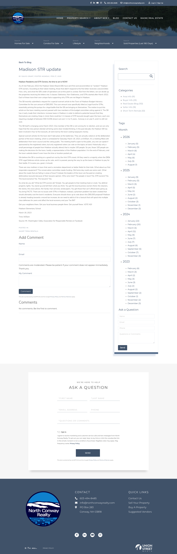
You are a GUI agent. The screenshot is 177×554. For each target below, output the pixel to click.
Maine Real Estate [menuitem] (152, 18)
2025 (126, 170)
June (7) (131, 238)
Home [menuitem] (60, 18)
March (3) (132, 272)
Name (22, 244)
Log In (153, 3)
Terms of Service (66, 297)
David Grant (27, 76)
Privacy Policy (54, 297)
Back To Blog (25, 62)
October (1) (133, 296)
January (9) (133, 177)
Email (21, 254)
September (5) (134, 249)
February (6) (133, 268)
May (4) (131, 191)
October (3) (133, 202)
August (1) (132, 165)
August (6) (133, 245)
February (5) (133, 147)
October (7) (133, 252)
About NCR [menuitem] (100, 18)
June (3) (131, 282)
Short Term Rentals (28, 231)
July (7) (131, 242)
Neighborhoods (102, 43)
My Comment (25, 273)
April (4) (131, 154)
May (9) (131, 235)
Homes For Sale (22, 43)
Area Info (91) (129, 97)
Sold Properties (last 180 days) (138, 43)
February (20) (134, 224)
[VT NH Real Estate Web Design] (144, 548)
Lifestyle (77, 43)
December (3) (134, 209)
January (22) (133, 221)
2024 (126, 214)
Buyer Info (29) (130, 100)
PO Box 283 (90, 509)
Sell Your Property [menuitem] (139, 502)
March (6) (132, 151)
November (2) (134, 300)
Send (88, 453)
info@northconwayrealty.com (134, 3)
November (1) (134, 205)
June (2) (131, 195)
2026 (126, 137)
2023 (126, 261)
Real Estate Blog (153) (133, 104)
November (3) (134, 256)
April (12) (132, 231)
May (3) (131, 279)
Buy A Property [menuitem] (137, 507)
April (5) (131, 188)
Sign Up (160, 3)
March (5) (132, 184)
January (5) (133, 144)
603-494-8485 (112, 3)
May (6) (131, 158)
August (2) (133, 198)
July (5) (131, 161)
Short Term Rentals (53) (134, 111)
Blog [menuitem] (116, 18)
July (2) (131, 286)
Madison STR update (40, 69)
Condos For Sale (51, 43)
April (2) (131, 275)
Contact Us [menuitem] (130, 18)
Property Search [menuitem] (77, 18)
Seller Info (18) (129, 107)
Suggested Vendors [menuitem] (140, 511)
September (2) (134, 293)
